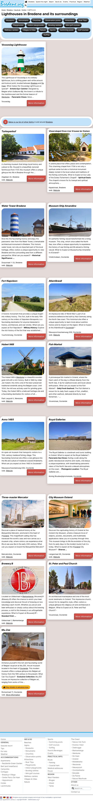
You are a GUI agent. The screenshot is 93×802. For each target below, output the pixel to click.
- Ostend (74, 759)
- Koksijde (75, 773)
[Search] (25, 5)
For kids (4, 751)
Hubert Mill (8, 344)
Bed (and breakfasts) (9, 766)
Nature (43, 30)
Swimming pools (67, 30)
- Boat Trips (29, 762)
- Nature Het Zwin (78, 742)
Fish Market (55, 344)
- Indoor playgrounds (33, 768)
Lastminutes (6, 786)
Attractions (69, 20)
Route (50, 760)
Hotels (3, 783)
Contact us (75, 792)
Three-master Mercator (15, 497)
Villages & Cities (29, 30)
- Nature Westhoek (79, 778)
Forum (50, 771)
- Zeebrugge (76, 748)
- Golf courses (53, 745)
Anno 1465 (8, 419)
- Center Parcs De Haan (10, 777)
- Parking (51, 762)
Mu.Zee (6, 629)
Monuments (23, 20)
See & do (58, 2)
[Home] (26, 2)
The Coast (75, 739)
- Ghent (51, 783)
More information (36, 103)
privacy (13, 799)
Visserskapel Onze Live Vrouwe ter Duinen (69, 131)
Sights (26, 745)
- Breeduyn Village (8, 775)
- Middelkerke (76, 762)
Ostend (6, 536)
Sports (52, 30)
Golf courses (83, 30)
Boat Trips (83, 20)
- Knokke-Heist (77, 745)
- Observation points (32, 756)
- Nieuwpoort (76, 767)
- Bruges (51, 780)
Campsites (5, 769)
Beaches (27, 742)
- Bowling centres (31, 771)
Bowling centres (54, 25)
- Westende (76, 764)
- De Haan (75, 756)
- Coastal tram (53, 765)
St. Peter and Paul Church (63, 563)
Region (79, 2)
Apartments (5, 761)
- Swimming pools (55, 742)
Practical (73, 2)
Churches (37, 20)
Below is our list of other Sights (21, 122)
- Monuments (29, 751)
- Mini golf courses (31, 773)
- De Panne (75, 776)
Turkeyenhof (9, 131)
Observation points (53, 20)
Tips (2, 748)
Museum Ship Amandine (62, 205)
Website (9, 180)
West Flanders (53, 777)
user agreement (4, 799)
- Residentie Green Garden (11, 763)
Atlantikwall (55, 280)
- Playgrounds (30, 765)
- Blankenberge (77, 750)
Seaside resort (6, 746)
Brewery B (7, 563)
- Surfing (51, 748)
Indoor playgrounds (36, 25)
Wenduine (5, 97)
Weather (87, 2)
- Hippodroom (6, 780)
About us (74, 785)
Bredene (31, 2)
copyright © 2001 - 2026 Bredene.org (28, 799)
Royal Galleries (57, 419)
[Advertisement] (46, 111)
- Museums (29, 748)
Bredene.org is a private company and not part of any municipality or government (37, 797)
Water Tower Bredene (14, 205)
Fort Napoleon (9, 280)
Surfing (46, 35)
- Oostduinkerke (77, 770)
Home (3, 739)
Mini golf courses (73, 25)
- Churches (28, 754)
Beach (51, 2)
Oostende (70, 328)
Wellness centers (11, 30)
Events (65, 2)
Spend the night (42, 2)
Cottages (4, 772)
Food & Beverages (55, 750)
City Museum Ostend (60, 497)
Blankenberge (27, 596)
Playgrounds (18, 25)
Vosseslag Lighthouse (14, 44)
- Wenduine (75, 753)
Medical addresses (55, 768)
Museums (10, 20)
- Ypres (51, 786)
